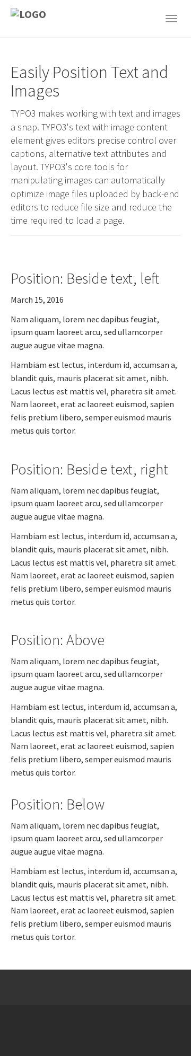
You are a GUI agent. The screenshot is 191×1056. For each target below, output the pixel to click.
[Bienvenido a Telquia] (41, 18)
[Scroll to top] (157, 1022)
